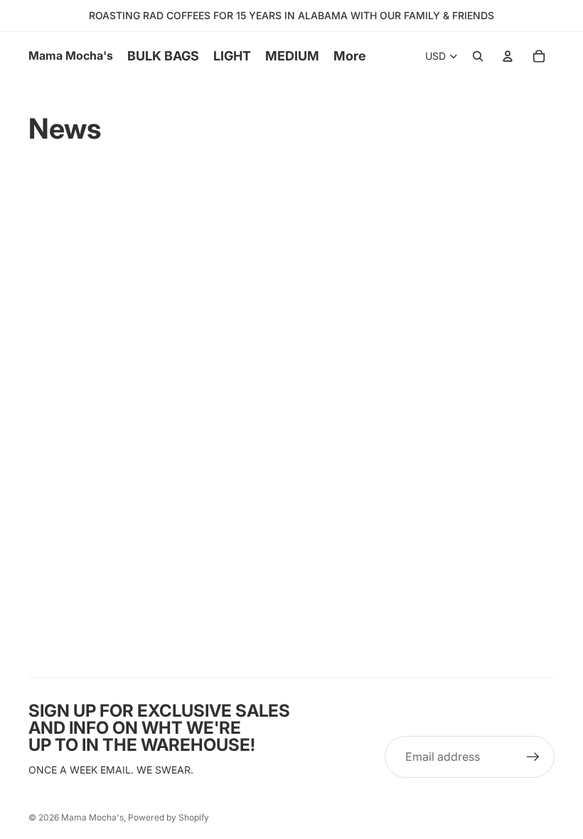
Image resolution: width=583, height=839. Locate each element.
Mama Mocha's (92, 817)
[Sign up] (533, 757)
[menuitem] (349, 56)
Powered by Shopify (168, 817)
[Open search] (477, 56)
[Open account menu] (507, 56)
